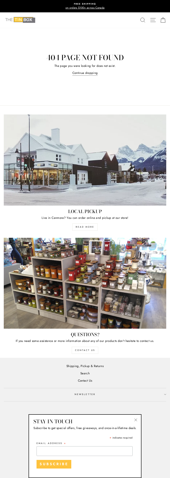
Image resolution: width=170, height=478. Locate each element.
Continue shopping (85, 73)
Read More (85, 227)
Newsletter (85, 394)
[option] (85, 6)
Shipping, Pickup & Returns (85, 366)
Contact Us (85, 350)
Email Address (51, 444)
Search (85, 373)
